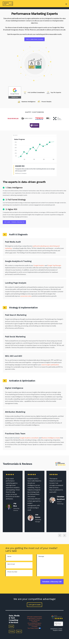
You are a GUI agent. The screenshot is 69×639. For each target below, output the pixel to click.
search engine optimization (50, 365)
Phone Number (12, 572)
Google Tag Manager (54, 265)
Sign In (19, 631)
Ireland (60, 630)
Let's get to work (35, 604)
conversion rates (26, 296)
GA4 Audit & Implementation (34, 616)
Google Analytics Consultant (34, 618)
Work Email (11, 564)
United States (54, 628)
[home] (8, 4)
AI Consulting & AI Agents (34, 623)
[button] (66, 6)
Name (9, 556)
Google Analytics (39, 265)
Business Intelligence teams (51, 438)
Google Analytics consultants (29, 438)
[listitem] (13, 501)
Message (41, 556)
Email (11, 626)
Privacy (12, 631)
